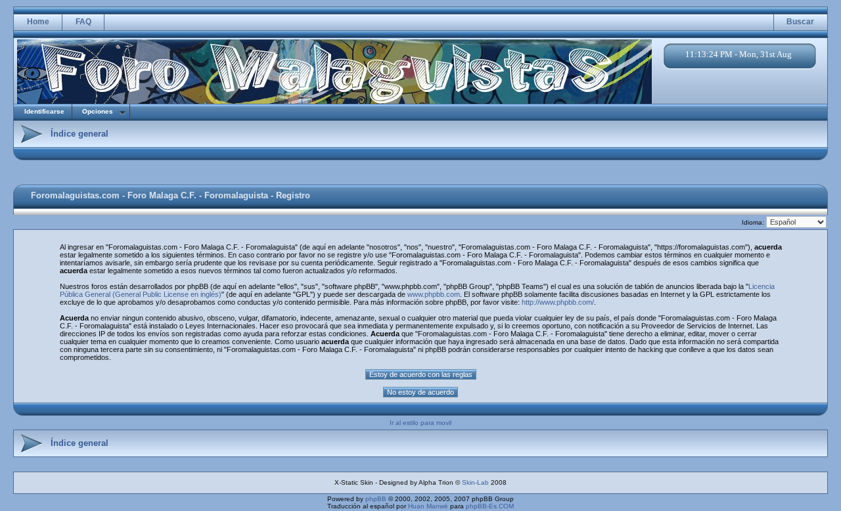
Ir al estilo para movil (420, 422)
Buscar (800, 21)
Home (38, 21)
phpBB (375, 498)
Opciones (97, 111)
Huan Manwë (428, 506)
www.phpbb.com (433, 294)
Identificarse (44, 111)
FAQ (83, 21)
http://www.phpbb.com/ (558, 302)
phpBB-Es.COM (490, 506)
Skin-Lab (475, 482)
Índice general (79, 134)
